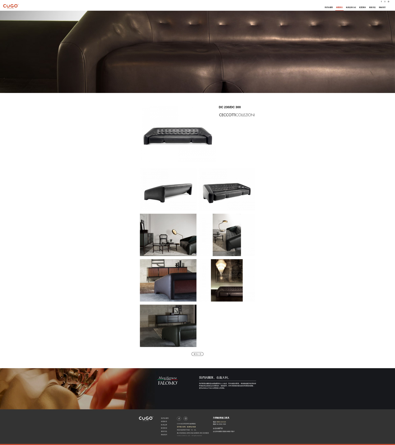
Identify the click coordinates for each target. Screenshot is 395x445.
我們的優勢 (329, 7)
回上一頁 (198, 354)
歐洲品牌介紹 (351, 7)
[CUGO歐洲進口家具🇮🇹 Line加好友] (388, 1)
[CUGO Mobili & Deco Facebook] (381, 1)
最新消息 (372, 7)
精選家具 (339, 7)
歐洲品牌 (164, 425)
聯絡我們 (382, 7)
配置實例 (362, 7)
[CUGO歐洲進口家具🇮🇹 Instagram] (385, 1)
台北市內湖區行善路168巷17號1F (224, 431)
